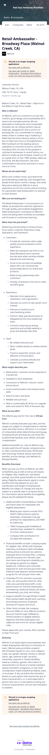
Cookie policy (30, 749)
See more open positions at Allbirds (25, 726)
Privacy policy (19, 749)
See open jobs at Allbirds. (19, 67)
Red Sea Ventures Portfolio (28, 7)
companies (18, 24)
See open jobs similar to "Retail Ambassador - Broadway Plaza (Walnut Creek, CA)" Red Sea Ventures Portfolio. (25, 73)
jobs (7, 24)
